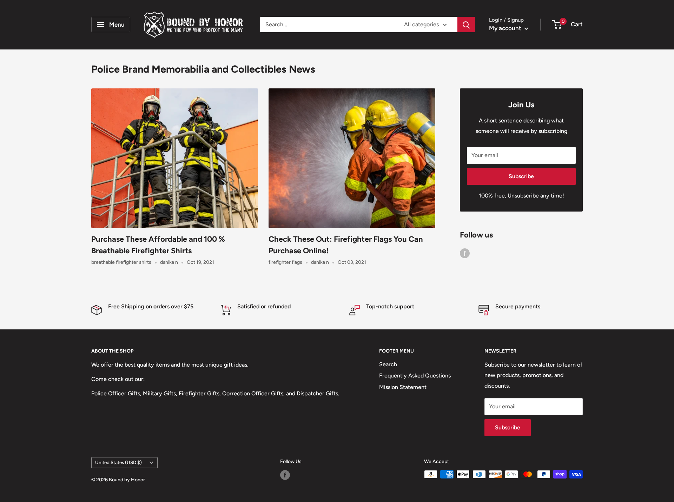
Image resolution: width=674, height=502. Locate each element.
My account (506, 28)
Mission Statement (403, 387)
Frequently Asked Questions (415, 375)
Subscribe (521, 176)
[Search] (466, 24)
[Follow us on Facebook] (465, 253)
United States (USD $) (118, 462)
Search (388, 364)
